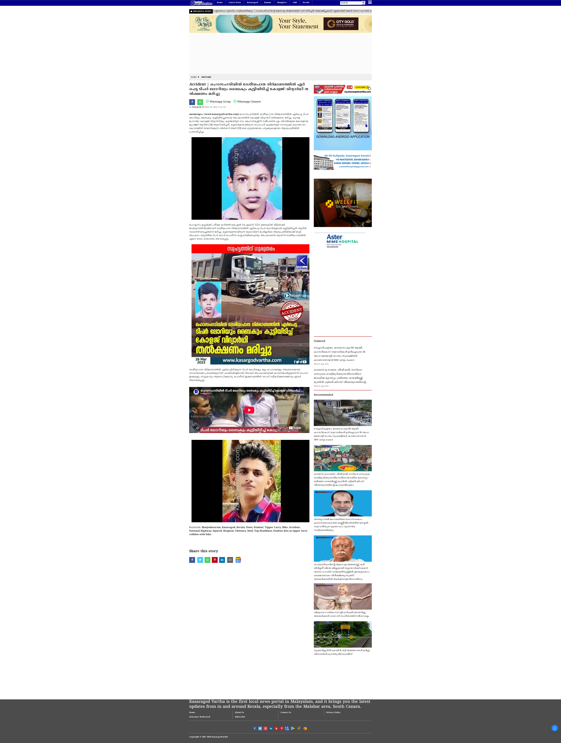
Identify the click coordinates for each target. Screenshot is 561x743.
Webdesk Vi (198, 107)
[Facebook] (255, 728)
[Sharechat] (304, 728)
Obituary (206, 77)
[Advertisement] (277, 53)
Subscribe (240, 717)
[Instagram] (265, 728)
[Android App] (292, 728)
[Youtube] (276, 728)
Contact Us (285, 712)
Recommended (323, 395)
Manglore (282, 2)
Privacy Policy (333, 712)
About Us (239, 712)
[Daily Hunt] (298, 728)
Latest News (235, 2)
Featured (319, 341)
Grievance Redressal (199, 717)
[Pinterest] (282, 728)
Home (220, 2)
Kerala (306, 2)
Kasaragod (252, 2)
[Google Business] (286, 728)
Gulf (295, 2)
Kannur (267, 2)
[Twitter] (260, 728)
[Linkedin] (271, 728)
